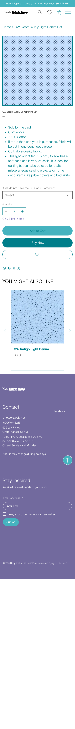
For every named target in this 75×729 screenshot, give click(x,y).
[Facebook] (9, 268)
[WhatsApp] (4, 268)
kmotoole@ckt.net (13, 417)
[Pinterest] (14, 268)
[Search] (39, 12)
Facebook (59, 411)
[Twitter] (19, 268)
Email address (13, 498)
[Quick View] (37, 316)
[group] (37, 330)
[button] (59, 12)
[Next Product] (70, 330)
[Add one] (22, 211)
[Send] (67, 460)
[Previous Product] (4, 330)
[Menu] (68, 13)
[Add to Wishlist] (37, 254)
